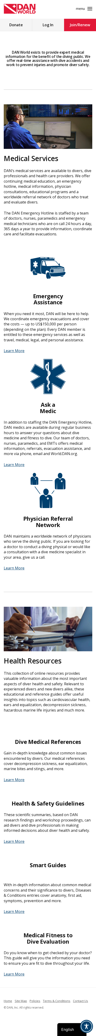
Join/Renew (80, 24)
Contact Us (80, 1001)
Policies (35, 1001)
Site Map (21, 1001)
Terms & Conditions (56, 1001)
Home (8, 1001)
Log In (48, 24)
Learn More (14, 350)
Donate (16, 24)
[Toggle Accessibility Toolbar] (86, 1026)
